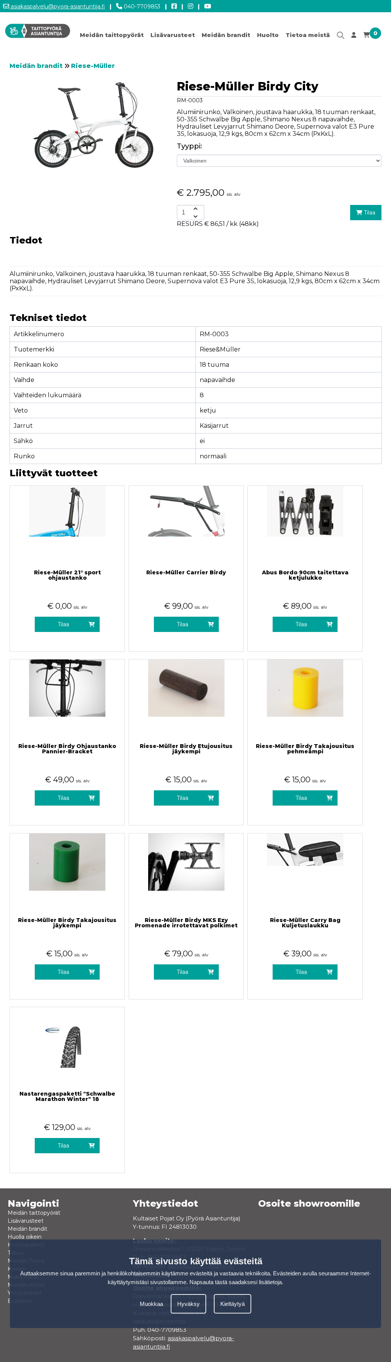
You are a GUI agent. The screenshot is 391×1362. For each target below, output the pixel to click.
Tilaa (368, 212)
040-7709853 (141, 6)
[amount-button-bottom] (195, 216)
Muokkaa (151, 1304)
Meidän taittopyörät (112, 35)
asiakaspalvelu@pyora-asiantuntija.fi (57, 6)
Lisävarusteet (172, 35)
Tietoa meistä (308, 35)
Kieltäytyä (232, 1304)
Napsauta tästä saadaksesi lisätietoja (235, 1282)
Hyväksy (188, 1304)
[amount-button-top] (195, 209)
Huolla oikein (25, 1236)
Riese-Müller (93, 65)
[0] (366, 36)
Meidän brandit (226, 35)
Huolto (268, 35)
